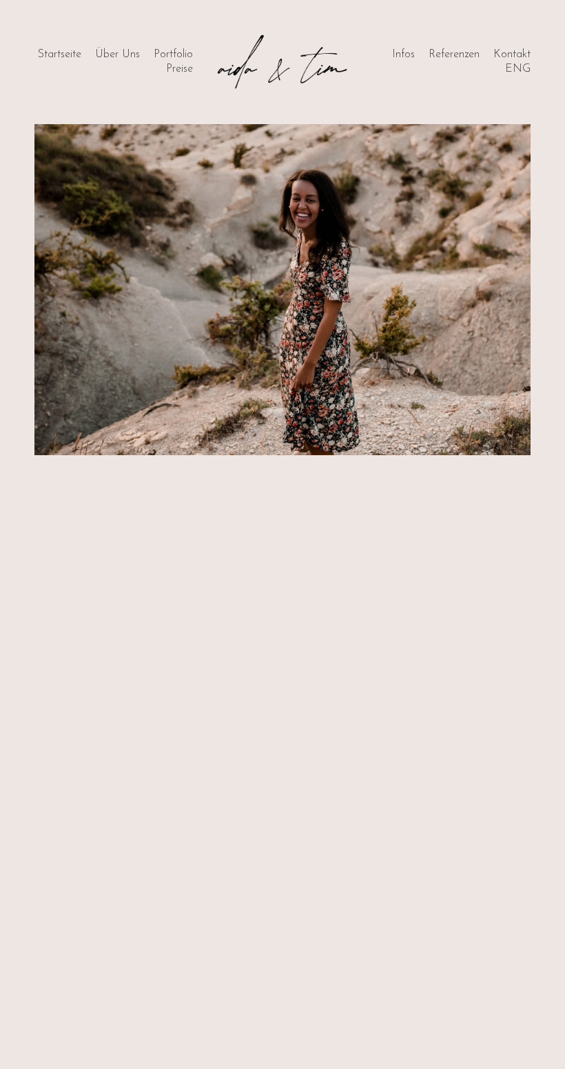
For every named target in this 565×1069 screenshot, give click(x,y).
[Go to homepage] (282, 62)
